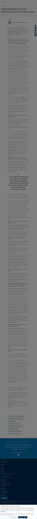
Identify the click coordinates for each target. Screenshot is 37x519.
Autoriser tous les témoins (23, 517)
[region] (18, 512)
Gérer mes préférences (13, 517)
